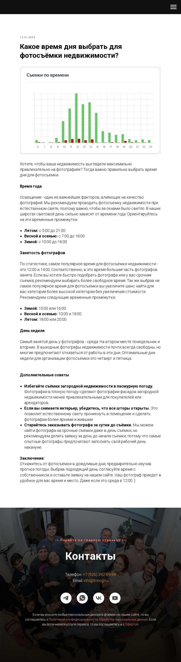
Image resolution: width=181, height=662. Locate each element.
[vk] (98, 598)
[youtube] (115, 598)
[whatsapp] (82, 598)
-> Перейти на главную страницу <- (90, 540)
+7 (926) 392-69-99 (99, 574)
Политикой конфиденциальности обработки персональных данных (98, 619)
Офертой (131, 624)
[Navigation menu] (173, 7)
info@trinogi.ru (96, 580)
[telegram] (66, 598)
